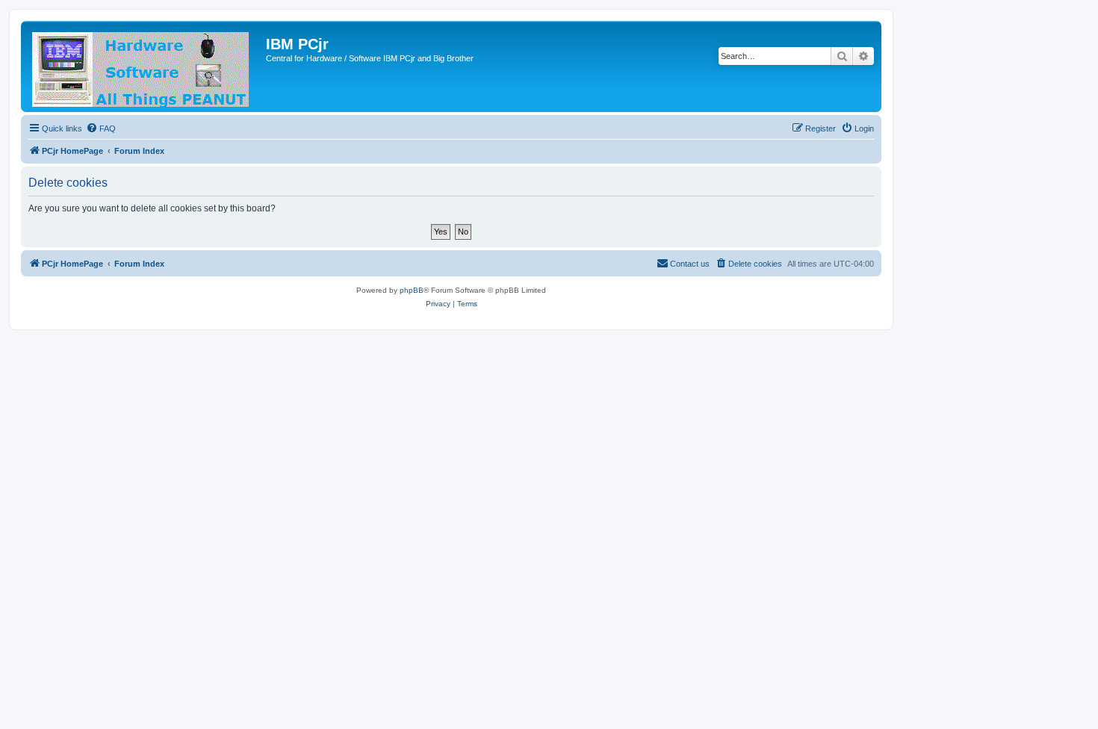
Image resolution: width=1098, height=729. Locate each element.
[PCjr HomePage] (145, 66)
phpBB (412, 290)
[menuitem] (101, 128)
